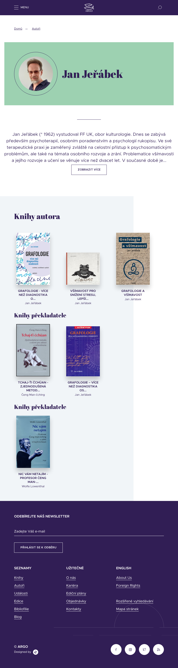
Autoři (36, 28)
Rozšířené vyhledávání (134, 601)
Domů (18, 28)
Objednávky (76, 601)
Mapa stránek (127, 609)
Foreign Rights (128, 586)
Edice (18, 601)
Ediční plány (76, 593)
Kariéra (72, 586)
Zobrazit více (89, 169)
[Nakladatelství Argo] (89, 7)
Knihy (18, 578)
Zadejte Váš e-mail (29, 531)
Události (21, 593)
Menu (25, 7)
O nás (71, 578)
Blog (18, 617)
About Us (124, 578)
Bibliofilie (21, 609)
